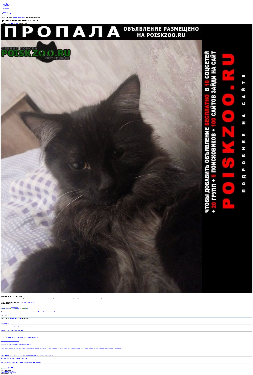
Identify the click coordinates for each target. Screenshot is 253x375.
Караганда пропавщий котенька (30, 311)
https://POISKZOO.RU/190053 (27, 302)
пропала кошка (14, 307)
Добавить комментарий (15, 318)
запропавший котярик (66, 311)
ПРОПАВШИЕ (6, 5)
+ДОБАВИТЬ (6, 8)
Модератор (10, 367)
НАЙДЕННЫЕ (6, 4)
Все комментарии (4, 364)
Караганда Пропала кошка (19, 17)
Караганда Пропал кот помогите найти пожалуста (49, 311)
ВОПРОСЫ (5, 6)
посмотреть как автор (13, 23)
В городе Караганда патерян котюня (15, 311)
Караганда (74, 311)
